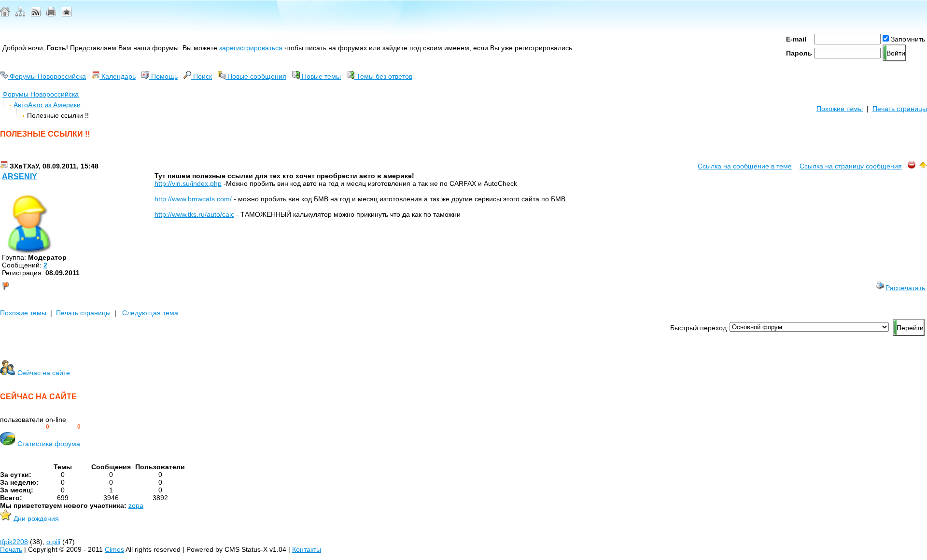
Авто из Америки (54, 105)
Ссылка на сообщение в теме (745, 166)
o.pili (53, 542)
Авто (21, 105)
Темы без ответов (383, 76)
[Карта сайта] (20, 14)
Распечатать (905, 288)
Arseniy (19, 176)
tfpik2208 (14, 542)
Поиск (201, 76)
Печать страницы (899, 108)
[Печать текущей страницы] (51, 14)
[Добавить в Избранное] (66, 14)
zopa (135, 505)
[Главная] (5, 14)
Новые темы (320, 76)
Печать (11, 549)
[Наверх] (923, 166)
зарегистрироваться (250, 48)
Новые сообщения (255, 76)
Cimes (114, 549)
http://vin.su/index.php (188, 183)
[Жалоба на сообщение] (911, 166)
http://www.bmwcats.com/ (193, 199)
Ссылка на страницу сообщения (851, 166)
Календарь (117, 76)
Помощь (163, 76)
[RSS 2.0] (36, 14)
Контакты (306, 549)
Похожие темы (839, 108)
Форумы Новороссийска (47, 76)
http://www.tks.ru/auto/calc (194, 214)
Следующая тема (150, 313)
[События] (4, 166)
